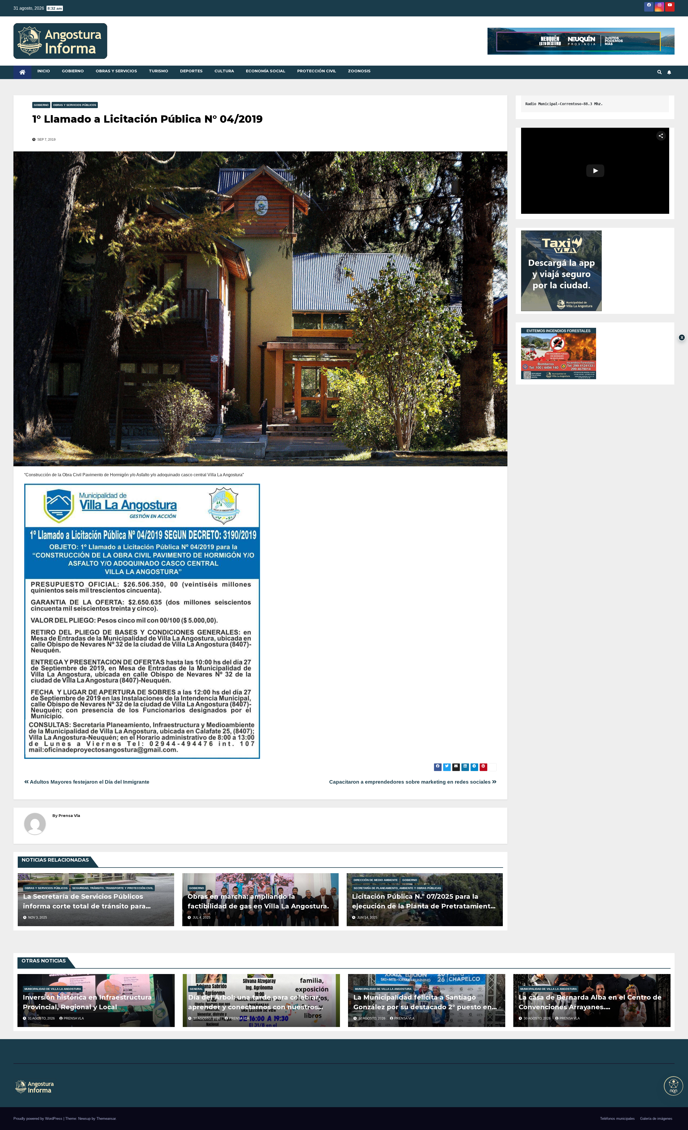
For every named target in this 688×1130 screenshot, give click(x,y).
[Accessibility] (673, 1086)
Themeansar (106, 1119)
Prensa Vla (69, 815)
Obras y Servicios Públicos (74, 105)
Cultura (224, 71)
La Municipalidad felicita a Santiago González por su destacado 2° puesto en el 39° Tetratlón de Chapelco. (422, 1007)
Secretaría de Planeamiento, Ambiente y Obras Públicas (397, 888)
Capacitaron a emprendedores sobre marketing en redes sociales (410, 782)
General (196, 988)
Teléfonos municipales (617, 1119)
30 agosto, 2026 (207, 1018)
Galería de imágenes (656, 1119)
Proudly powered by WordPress (38, 1119)
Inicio (43, 71)
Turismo (158, 71)
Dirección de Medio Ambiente (376, 880)
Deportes (191, 71)
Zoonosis (359, 71)
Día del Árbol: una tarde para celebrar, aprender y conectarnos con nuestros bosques (254, 1007)
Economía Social (265, 71)
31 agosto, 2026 (42, 1018)
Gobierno (73, 71)
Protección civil (316, 71)
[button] (659, 72)
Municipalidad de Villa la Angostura (52, 988)
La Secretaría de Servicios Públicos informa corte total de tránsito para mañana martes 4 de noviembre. (84, 906)
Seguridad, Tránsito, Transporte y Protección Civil (112, 888)
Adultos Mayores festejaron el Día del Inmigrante (89, 782)
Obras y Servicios (116, 71)
